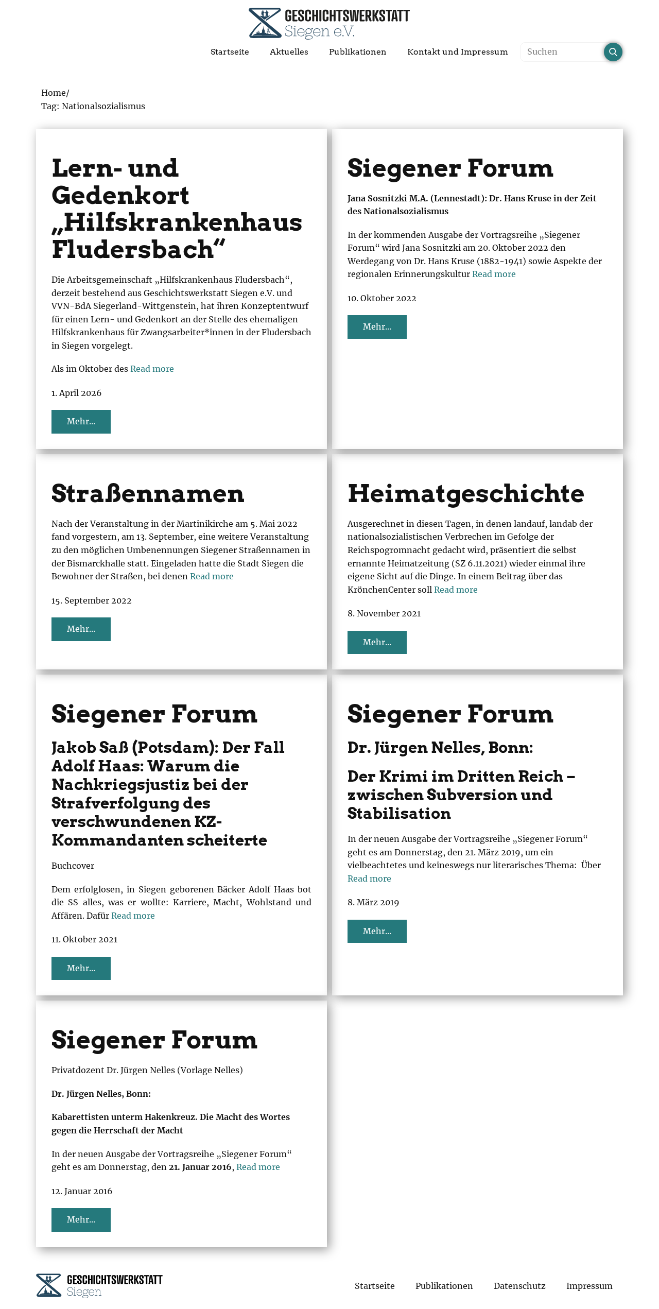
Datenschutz (520, 1286)
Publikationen (358, 52)
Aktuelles (289, 52)
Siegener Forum (451, 168)
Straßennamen (148, 493)
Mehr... (81, 421)
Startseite (230, 52)
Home (53, 93)
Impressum (589, 1286)
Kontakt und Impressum (457, 52)
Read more (152, 369)
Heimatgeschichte (466, 493)
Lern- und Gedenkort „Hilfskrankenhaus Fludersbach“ (177, 208)
